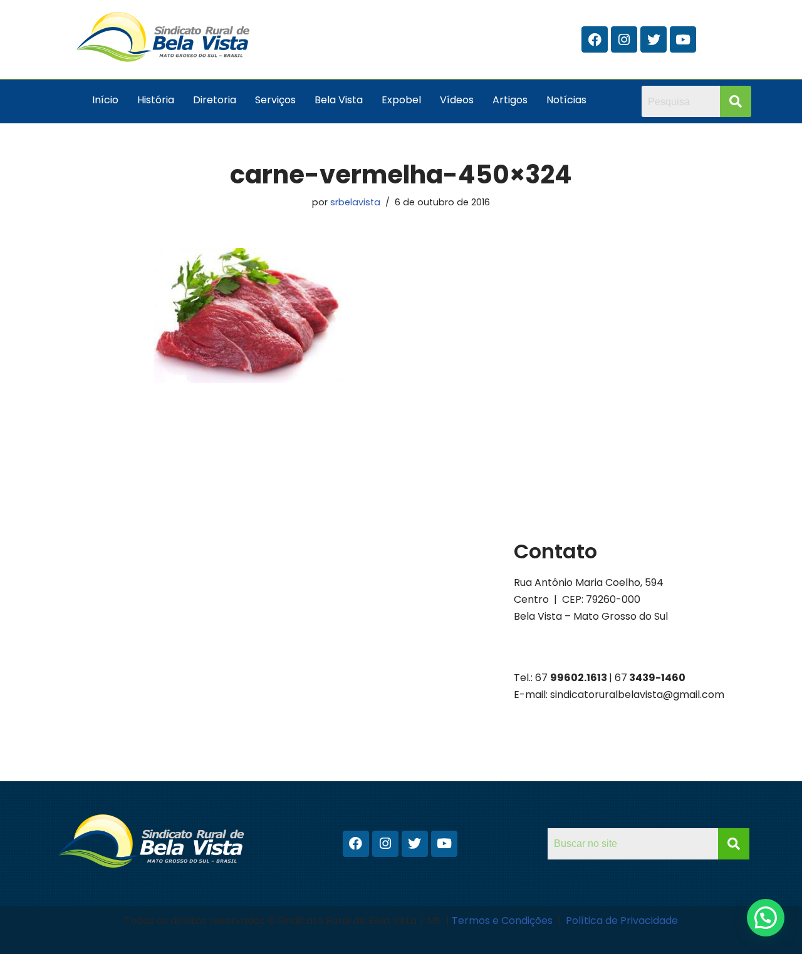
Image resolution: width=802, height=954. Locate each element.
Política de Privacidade (622, 920)
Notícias (566, 100)
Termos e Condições (503, 920)
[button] (765, 917)
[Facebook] (594, 39)
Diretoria (214, 100)
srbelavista (355, 202)
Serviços (275, 100)
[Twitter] (653, 39)
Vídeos (457, 100)
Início (105, 100)
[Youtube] (683, 39)
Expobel (401, 100)
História (155, 100)
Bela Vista (339, 100)
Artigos (510, 100)
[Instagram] (624, 39)
